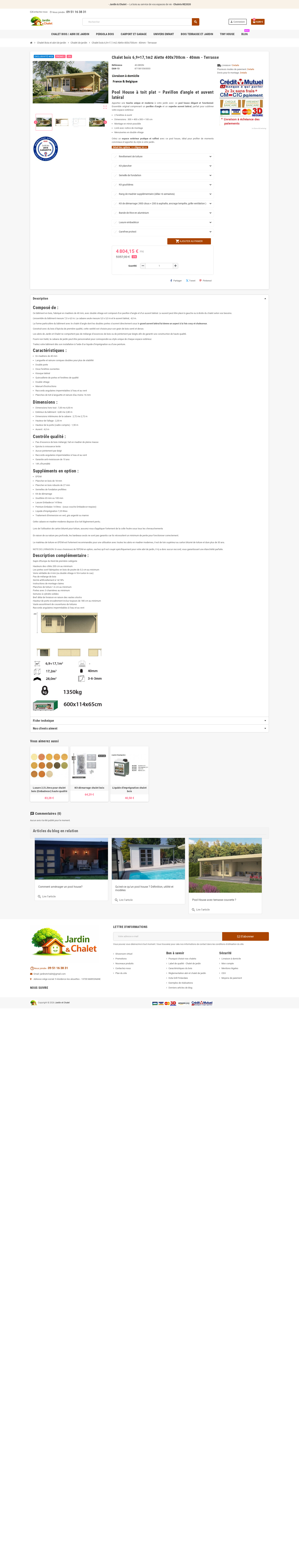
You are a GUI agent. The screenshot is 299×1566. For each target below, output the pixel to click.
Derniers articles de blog (180, 987)
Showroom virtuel (123, 953)
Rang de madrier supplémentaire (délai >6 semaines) (144, 194)
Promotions (121, 958)
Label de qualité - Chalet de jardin (185, 963)
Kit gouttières (123, 184)
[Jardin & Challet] (41, 21)
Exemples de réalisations (181, 983)
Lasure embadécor (126, 222)
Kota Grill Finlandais (178, 978)
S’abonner (247, 936)
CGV (223, 973)
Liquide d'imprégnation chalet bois (129, 789)
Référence (117, 65)
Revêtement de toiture (128, 156)
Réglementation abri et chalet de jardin (187, 973)
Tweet (192, 280)
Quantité (132, 265)
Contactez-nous (123, 968)
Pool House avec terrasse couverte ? (214, 900)
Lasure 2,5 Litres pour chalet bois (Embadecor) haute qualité (49, 789)
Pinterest (207, 280)
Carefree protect (125, 231)
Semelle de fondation (127, 175)
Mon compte (227, 963)
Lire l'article (123, 900)
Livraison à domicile (231, 958)
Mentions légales (229, 968)
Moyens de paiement (231, 978)
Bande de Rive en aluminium (131, 212)
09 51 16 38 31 (76, 12)
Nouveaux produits (124, 963)
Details (235, 65)
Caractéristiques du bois (180, 968)
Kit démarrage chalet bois (89, 787)
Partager (177, 280)
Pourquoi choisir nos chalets (182, 958)
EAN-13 (115, 68)
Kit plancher (123, 165)
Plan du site (121, 973)
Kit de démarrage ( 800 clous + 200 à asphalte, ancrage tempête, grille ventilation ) (160, 203)
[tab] (149, 298)
